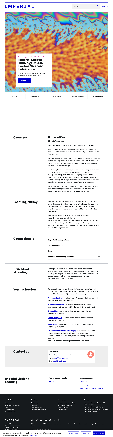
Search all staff (62, 410)
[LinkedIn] (53, 382)
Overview (15, 97)
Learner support (85, 385)
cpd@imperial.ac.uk (60, 361)
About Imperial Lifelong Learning (91, 388)
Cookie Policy (33, 435)
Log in (33, 426)
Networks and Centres (65, 405)
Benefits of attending (77, 97)
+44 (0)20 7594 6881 (61, 358)
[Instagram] (50, 420)
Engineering (34, 403)
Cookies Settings (74, 433)
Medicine (34, 405)
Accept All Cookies (98, 433)
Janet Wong (52, 324)
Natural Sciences (36, 407)
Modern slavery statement (57, 424)
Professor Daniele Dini (57, 298)
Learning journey (36, 97)
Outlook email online (11, 412)
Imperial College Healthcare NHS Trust (96, 409)
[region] (56, 433)
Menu (103, 6)
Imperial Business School (38, 410)
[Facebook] (32, 420)
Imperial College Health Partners (94, 407)
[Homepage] (37, 6)
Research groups (63, 407)
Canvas (7, 403)
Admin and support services (66, 403)
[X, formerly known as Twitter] (37, 420)
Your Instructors (98, 97)
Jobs (6, 407)
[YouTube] (50, 382)
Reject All (86, 433)
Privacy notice (72, 424)
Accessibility (43, 424)
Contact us (84, 381)
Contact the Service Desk (12, 405)
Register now (25, 80)
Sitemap (33, 424)
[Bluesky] (59, 420)
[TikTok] (55, 420)
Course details (56, 97)
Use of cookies (83, 424)
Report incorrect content (98, 424)
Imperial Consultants (90, 411)
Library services (9, 410)
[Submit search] (97, 6)
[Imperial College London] (15, 420)
